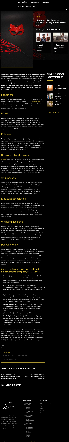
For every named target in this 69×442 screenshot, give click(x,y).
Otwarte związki (5, 164)
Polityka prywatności (34, 441)
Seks (38, 17)
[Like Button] (3, 346)
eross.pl (6, 352)
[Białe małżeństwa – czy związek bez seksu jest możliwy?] (50, 88)
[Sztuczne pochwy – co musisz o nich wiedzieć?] (43, 37)
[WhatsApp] (50, 64)
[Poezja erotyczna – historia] (50, 104)
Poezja (57, 101)
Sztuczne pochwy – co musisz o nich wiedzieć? (43, 45)
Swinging (4, 159)
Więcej (39, 50)
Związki (57, 85)
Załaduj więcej (54, 112)
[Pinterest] (46, 64)
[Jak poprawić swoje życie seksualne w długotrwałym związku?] (50, 96)
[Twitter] (41, 64)
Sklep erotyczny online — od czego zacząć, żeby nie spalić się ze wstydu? (60, 46)
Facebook (44, 413)
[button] (66, 10)
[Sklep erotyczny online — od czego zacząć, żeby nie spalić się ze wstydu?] (60, 37)
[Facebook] (37, 64)
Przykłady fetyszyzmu (37, 101)
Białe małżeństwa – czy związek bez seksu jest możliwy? (60, 88)
